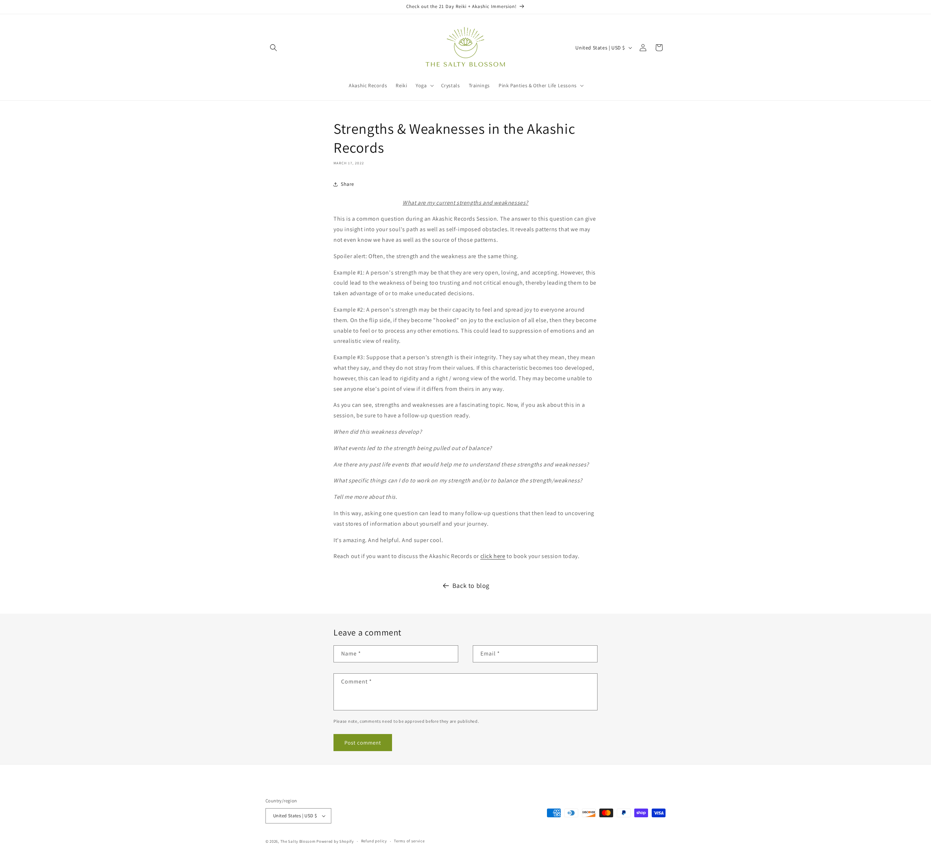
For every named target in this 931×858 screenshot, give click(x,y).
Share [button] (347, 184)
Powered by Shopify (335, 841)
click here (493, 556)
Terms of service (409, 840)
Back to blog (471, 585)
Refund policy (374, 840)
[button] (273, 48)
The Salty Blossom (298, 841)
